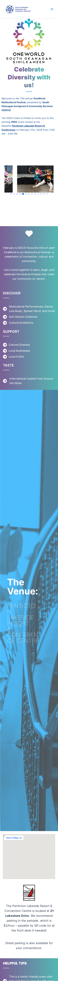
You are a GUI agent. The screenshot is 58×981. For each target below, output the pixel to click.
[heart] (29, 233)
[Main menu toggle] (52, 9)
